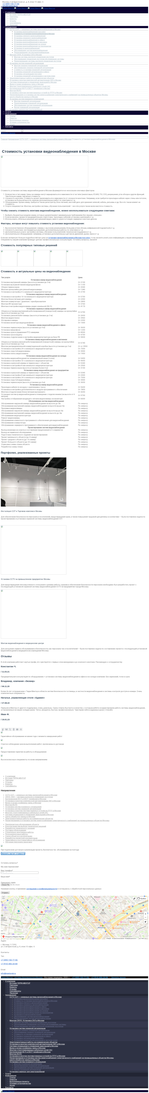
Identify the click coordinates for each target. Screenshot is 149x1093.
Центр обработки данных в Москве (24, 97)
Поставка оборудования (15, 830)
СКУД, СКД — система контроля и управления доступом (29, 797)
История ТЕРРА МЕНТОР (20, 15)
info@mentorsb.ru (10, 6)
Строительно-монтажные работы (19, 832)
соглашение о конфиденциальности (41, 889)
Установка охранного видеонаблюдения (30, 38)
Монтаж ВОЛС (15, 91)
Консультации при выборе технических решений (25, 826)
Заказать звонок (8, 133)
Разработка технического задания (20, 828)
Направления (11, 27)
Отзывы (13, 21)
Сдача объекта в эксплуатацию (18, 836)
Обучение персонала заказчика (18, 842)
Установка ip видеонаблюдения (27, 48)
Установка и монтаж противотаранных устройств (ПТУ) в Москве (36, 93)
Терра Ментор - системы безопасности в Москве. (22, 977)
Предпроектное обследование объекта (22, 824)
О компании (10, 12)
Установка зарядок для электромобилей (26, 110)
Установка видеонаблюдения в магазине (30, 42)
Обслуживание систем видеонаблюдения (31, 50)
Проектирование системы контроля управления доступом (37, 61)
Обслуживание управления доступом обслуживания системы (39, 59)
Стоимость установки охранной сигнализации (32, 70)
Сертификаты (15, 23)
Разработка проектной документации (21, 838)
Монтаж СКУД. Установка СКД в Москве (26, 55)
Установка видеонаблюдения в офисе (29, 40)
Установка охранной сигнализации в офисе (31, 72)
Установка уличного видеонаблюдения (29, 36)
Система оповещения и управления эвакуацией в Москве (33, 82)
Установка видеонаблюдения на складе (30, 44)
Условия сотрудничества (20, 122)
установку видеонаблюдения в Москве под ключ (69, 238)
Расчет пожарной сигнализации (27, 107)
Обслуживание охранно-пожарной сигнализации (34, 68)
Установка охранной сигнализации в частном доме (34, 76)
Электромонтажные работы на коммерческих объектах (32, 78)
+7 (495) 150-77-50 (11, 4)
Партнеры (14, 17)
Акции (12, 124)
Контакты (9, 126)
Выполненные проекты (19, 120)
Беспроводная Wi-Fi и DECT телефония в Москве (30, 88)
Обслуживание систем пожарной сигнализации (33, 105)
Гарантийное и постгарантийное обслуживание (25, 840)
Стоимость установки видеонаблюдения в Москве (34, 34)
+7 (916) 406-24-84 (9, 964)
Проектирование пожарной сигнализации (31, 103)
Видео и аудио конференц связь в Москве (27, 84)
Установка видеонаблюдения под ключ (29, 32)
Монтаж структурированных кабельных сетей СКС (30, 86)
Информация (10, 114)
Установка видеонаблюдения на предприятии (32, 46)
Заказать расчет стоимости (13, 853)
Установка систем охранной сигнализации (27, 63)
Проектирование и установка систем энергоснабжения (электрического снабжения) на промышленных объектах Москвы (59, 95)
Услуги (8, 112)
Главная (4, 139)
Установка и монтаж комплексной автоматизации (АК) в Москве (35, 80)
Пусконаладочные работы (16, 834)
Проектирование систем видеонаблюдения (31, 52)
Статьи (12, 116)
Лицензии (14, 25)
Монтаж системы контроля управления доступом (34, 57)
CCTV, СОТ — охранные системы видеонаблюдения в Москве (35, 29)
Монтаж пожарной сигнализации (27, 101)
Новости (13, 118)
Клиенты (13, 19)
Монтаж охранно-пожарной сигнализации (31, 66)
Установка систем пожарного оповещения (27, 99)
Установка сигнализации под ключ (28, 74)
